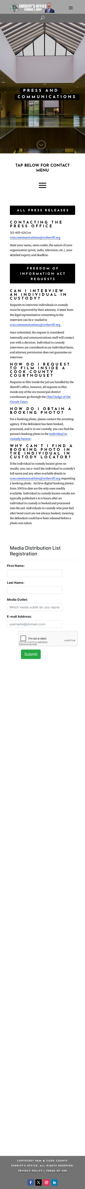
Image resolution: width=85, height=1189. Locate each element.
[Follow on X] (38, 1182)
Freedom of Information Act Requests (43, 274)
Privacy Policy (30, 1171)
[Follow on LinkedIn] (54, 1182)
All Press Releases (43, 210)
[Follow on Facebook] (30, 1182)
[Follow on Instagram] (46, 1182)
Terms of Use (56, 1171)
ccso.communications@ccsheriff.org (35, 237)
